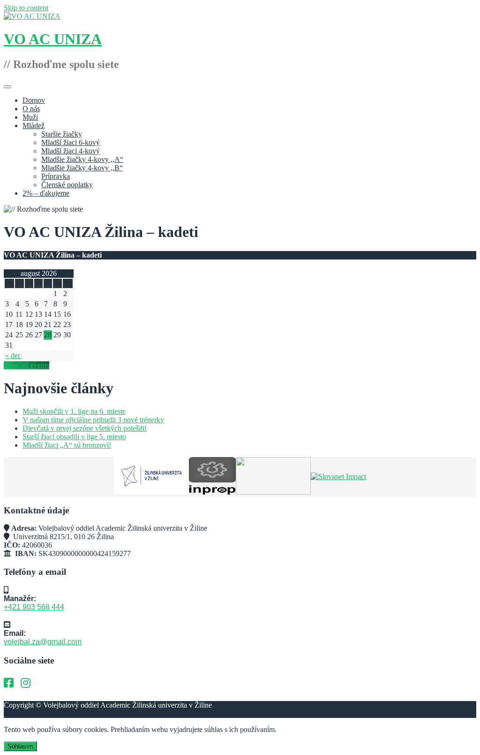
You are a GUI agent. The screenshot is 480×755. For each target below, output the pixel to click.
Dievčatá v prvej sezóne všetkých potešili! (84, 428)
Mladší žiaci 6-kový (70, 142)
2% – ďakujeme (45, 193)
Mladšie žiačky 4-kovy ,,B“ (82, 168)
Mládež (33, 126)
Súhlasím (20, 746)
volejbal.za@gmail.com (43, 642)
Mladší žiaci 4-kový (70, 151)
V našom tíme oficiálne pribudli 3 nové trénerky (93, 420)
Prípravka (55, 176)
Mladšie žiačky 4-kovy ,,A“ (82, 159)
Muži (30, 117)
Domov (33, 100)
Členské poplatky (67, 185)
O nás (31, 109)
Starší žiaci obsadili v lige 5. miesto (74, 437)
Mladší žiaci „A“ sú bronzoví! (66, 445)
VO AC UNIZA (53, 39)
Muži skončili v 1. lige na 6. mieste (74, 411)
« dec (13, 355)
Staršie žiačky (61, 134)
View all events (26, 365)
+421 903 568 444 (34, 607)
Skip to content (26, 8)
